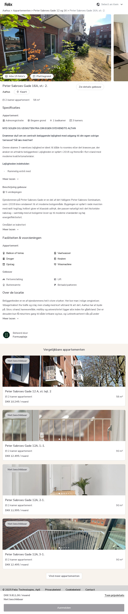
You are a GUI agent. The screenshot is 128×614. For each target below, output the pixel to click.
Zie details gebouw (90, 87)
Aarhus (6, 10)
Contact (90, 589)
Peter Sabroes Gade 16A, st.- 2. (87, 10)
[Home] (8, 4)
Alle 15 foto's (17, 76)
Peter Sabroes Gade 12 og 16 (50, 10)
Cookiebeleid (73, 589)
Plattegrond (44, 76)
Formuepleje (20, 336)
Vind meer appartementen (64, 576)
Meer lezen (9, 179)
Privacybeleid (53, 589)
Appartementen (22, 10)
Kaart (23, 92)
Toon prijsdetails (114, 595)
